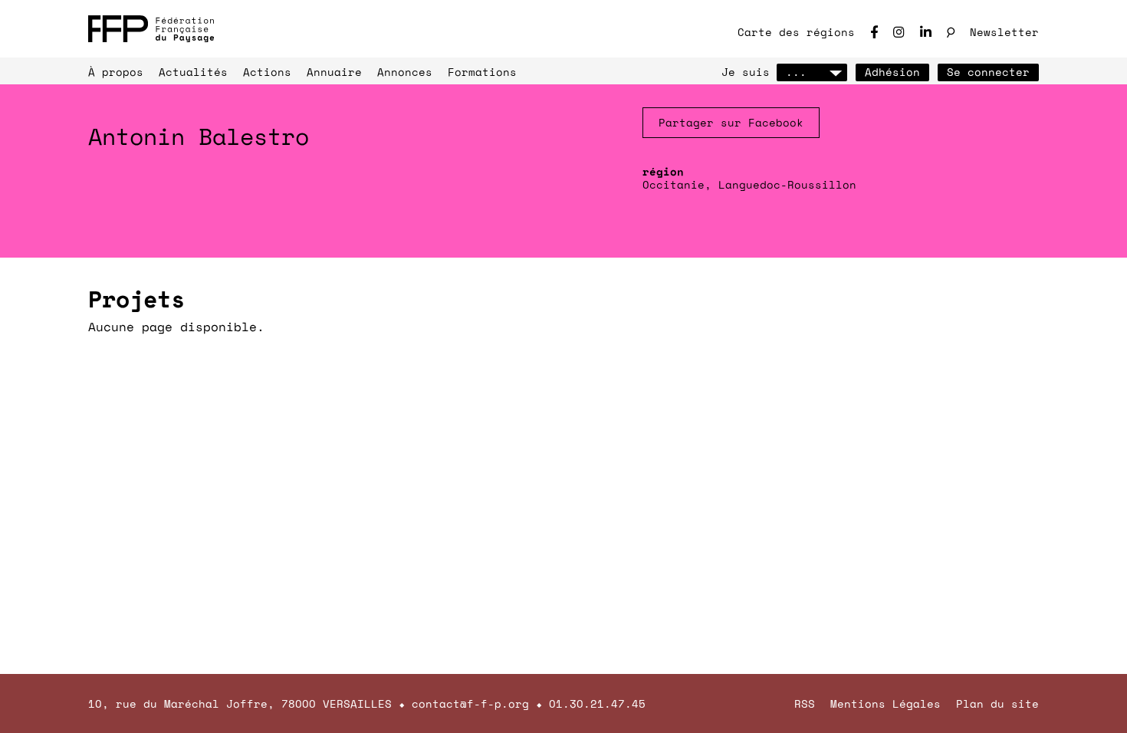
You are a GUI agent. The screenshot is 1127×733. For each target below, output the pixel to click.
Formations (482, 72)
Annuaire (334, 72)
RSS (804, 703)
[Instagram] (899, 31)
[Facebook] (874, 31)
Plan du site (997, 703)
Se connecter (988, 72)
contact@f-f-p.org (470, 703)
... (796, 72)
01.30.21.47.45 (597, 703)
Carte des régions (796, 32)
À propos (115, 72)
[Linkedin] (926, 31)
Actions (267, 72)
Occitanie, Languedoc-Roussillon (749, 184)
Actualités (193, 72)
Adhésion (892, 72)
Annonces (404, 72)
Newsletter (1004, 32)
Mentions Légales (885, 703)
